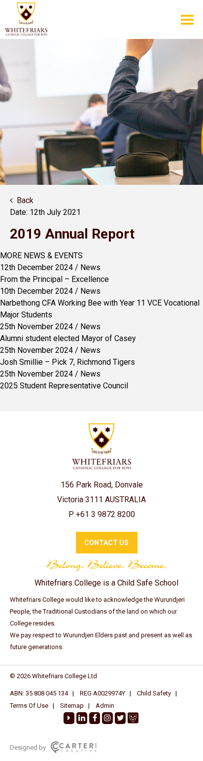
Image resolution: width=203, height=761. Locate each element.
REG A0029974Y (102, 693)
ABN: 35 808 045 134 (39, 693)
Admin (105, 705)
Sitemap (72, 705)
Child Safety (154, 693)
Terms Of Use (29, 705)
